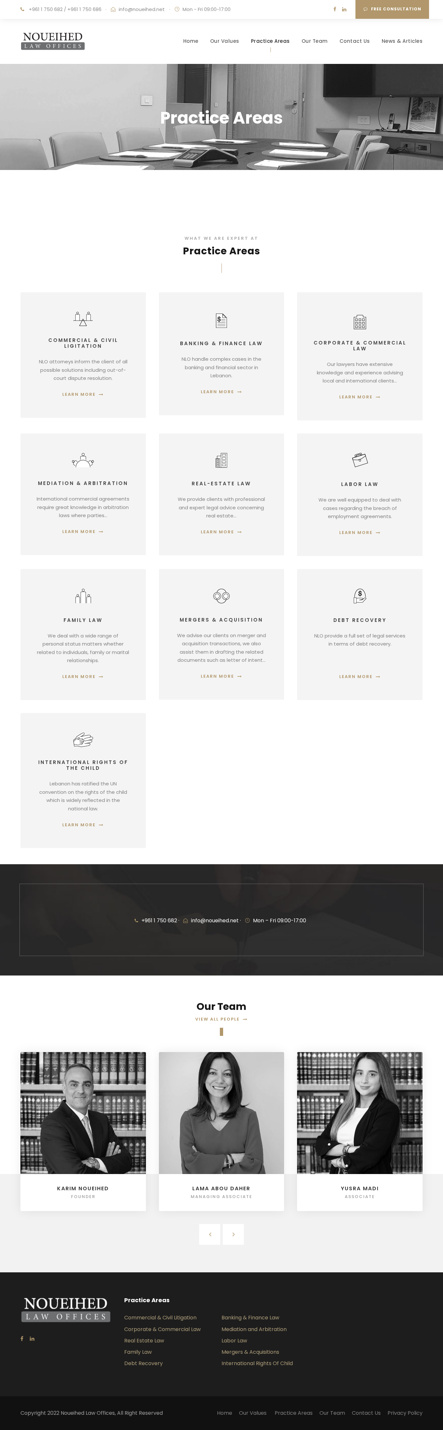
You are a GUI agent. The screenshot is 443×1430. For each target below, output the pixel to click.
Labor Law (234, 1340)
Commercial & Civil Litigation (160, 1317)
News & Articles (402, 41)
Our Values (224, 41)
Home (190, 41)
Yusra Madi (360, 1188)
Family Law (138, 1352)
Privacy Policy (405, 1413)
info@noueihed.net (142, 9)
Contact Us (355, 41)
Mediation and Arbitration (254, 1329)
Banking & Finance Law (250, 1317)
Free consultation (396, 9)
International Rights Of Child (257, 1363)
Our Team (315, 41)
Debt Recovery (143, 1363)
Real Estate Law (144, 1340)
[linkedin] (344, 9)
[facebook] (334, 9)
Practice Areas (270, 41)
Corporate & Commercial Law (162, 1329)
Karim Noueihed (83, 1188)
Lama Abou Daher (221, 1188)
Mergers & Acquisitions (250, 1352)
